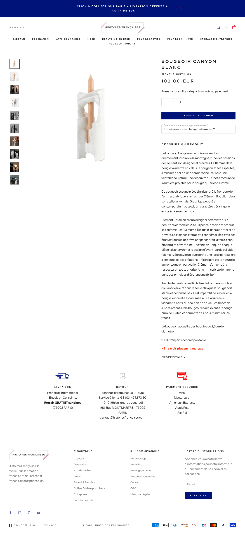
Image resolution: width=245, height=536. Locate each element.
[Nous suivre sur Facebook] (10, 512)
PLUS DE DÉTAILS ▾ (173, 357)
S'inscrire (198, 495)
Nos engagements (140, 470)
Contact (134, 482)
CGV (133, 488)
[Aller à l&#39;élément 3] (15, 89)
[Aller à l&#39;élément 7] (15, 141)
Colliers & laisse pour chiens (89, 488)
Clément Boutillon (176, 74)
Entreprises (80, 494)
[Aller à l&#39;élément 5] (15, 115)
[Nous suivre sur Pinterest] (29, 512)
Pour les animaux (180, 39)
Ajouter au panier (198, 116)
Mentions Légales (140, 494)
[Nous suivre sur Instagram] (20, 512)
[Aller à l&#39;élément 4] (15, 102)
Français (15, 27)
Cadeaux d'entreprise (216, 39)
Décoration (40, 39)
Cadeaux (19, 39)
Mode (91, 39)
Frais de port (190, 91)
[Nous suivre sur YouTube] (38, 512)
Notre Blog (136, 464)
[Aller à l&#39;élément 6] (15, 128)
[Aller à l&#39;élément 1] (15, 64)
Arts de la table (68, 39)
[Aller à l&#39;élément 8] (15, 154)
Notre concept (138, 458)
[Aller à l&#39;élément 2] (15, 77)
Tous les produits (122, 44)
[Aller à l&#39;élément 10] (15, 180)
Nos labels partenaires (142, 476)
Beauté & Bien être (116, 39)
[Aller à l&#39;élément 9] (15, 167)
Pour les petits (148, 39)
